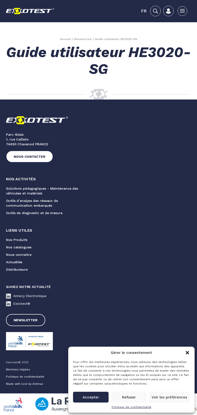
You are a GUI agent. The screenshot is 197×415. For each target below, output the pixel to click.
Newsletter (25, 320)
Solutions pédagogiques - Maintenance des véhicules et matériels (42, 191)
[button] (187, 352)
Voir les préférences (169, 397)
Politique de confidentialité (131, 407)
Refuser (129, 397)
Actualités (14, 262)
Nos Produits (16, 240)
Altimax (37, 384)
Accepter (91, 397)
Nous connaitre (18, 255)
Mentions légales (18, 369)
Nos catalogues (18, 247)
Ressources (83, 39)
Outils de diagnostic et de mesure (34, 213)
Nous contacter (29, 156)
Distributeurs (17, 269)
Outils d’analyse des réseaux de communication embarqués (32, 203)
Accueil (65, 39)
